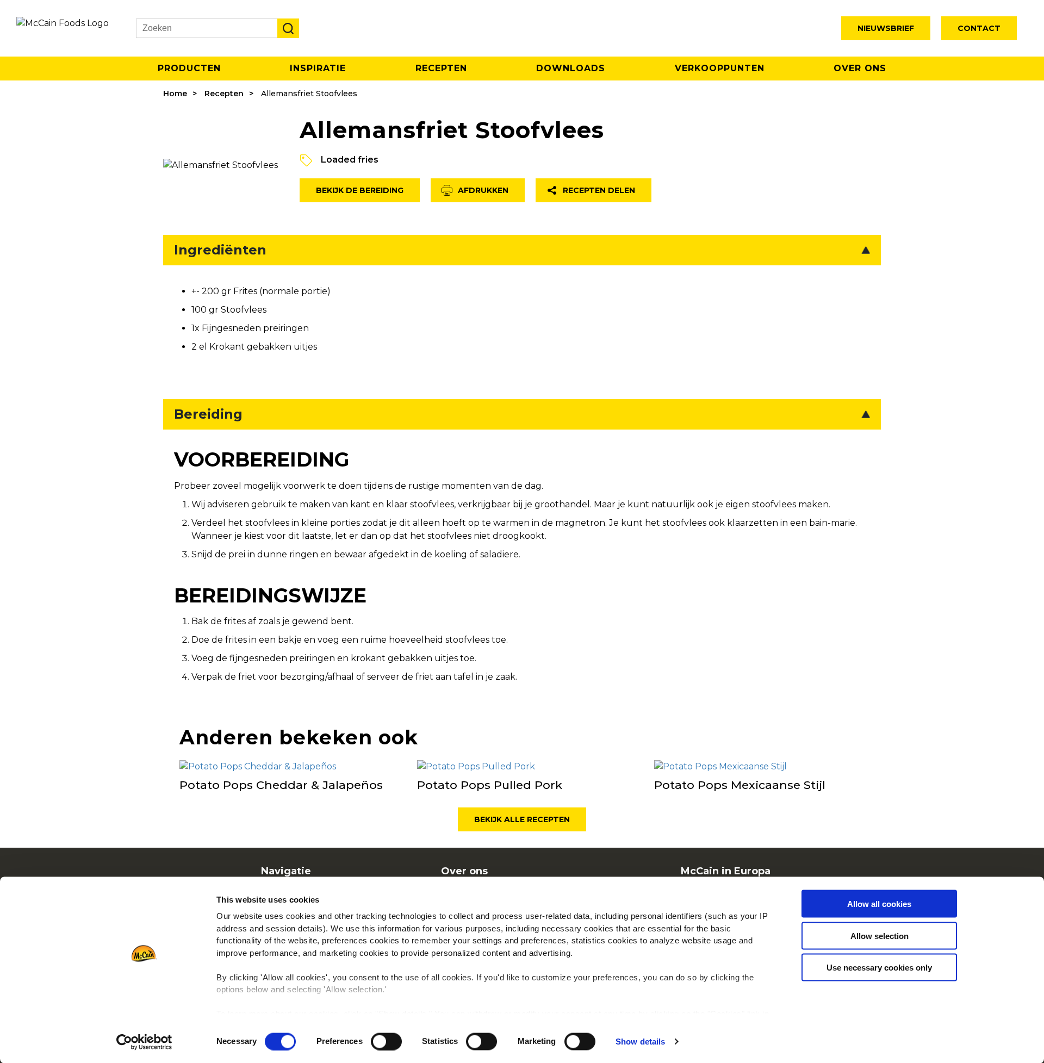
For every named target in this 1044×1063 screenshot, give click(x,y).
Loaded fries (349, 159)
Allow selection (879, 935)
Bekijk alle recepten (522, 819)
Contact (979, 28)
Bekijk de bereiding (359, 190)
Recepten (441, 68)
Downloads (570, 68)
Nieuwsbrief (885, 28)
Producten (189, 68)
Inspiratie (318, 68)
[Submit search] (288, 28)
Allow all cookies (879, 904)
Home (175, 93)
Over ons (860, 68)
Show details (640, 1041)
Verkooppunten (720, 68)
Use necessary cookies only (879, 967)
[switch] (386, 1041)
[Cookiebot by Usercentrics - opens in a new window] (144, 1042)
